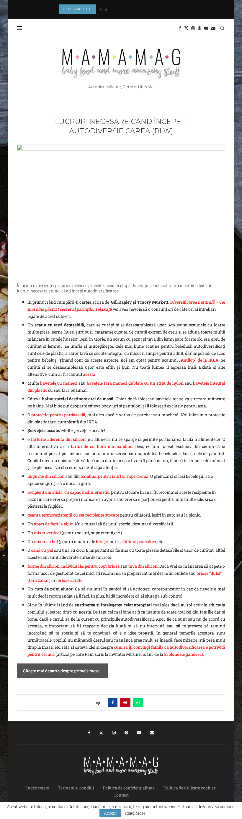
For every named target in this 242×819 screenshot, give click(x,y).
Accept (110, 813)
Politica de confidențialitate (129, 788)
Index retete (37, 788)
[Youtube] (206, 28)
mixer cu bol (46, 541)
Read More (135, 813)
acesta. (89, 374)
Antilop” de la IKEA (199, 360)
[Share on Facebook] (112, 702)
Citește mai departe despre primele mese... (62, 671)
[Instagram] (193, 28)
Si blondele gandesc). (184, 654)
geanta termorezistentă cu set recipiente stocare (73, 515)
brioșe (102, 541)
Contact (121, 795)
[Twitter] (186, 28)
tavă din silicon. (143, 566)
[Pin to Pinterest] (125, 702)
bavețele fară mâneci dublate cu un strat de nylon (135, 383)
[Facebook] (180, 28)
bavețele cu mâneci (58, 383)
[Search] (222, 28)
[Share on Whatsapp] (138, 702)
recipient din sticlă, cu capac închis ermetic (68, 492)
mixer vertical (48, 532)
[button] (100, 9)
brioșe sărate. (70, 580)
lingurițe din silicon (46, 476)
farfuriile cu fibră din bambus (101, 446)
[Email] (213, 28)
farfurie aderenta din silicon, (59, 439)
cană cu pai (42, 550)
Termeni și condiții (76, 788)
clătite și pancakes (138, 541)
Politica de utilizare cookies (189, 788)
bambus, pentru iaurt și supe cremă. (115, 476)
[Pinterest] (199, 28)
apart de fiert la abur (53, 524)
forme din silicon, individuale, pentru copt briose (73, 566)
